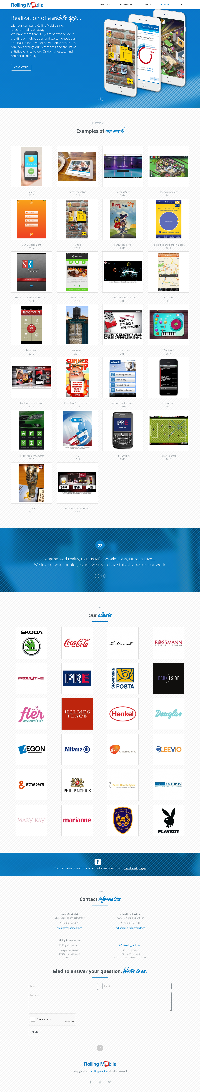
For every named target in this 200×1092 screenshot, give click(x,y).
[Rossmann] (168, 643)
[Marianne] (77, 820)
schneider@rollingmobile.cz (130, 927)
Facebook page (135, 868)
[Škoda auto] (31, 643)
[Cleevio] (168, 749)
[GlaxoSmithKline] (123, 749)
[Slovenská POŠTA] (123, 678)
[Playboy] (168, 820)
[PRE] (77, 678)
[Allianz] (77, 749)
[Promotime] (31, 678)
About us (105, 4)
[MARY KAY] (31, 820)
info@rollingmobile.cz (130, 945)
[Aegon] (31, 749)
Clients (147, 4)
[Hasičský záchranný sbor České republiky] (123, 820)
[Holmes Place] (77, 714)
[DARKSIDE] (168, 678)
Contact (166, 4)
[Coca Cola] (77, 643)
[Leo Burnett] (123, 643)
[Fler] (31, 714)
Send (35, 1032)
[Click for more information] (31, 166)
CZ (182, 4)
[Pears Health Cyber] (123, 785)
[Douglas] (168, 714)
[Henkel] (123, 714)
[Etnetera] (31, 785)
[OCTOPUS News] (168, 785)
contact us (21, 67)
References (126, 4)
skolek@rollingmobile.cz (69, 927)
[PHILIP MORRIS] (77, 785)
